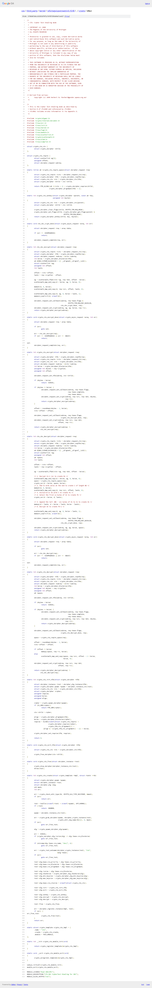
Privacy (19, 984)
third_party (32, 10)
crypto (82, 10)
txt (142, 984)
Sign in (147, 3)
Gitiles (13, 984)
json (148, 984)
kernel (42, 10)
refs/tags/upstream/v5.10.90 (61, 10)
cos (23, 10)
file (67, 16)
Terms (25, 984)
